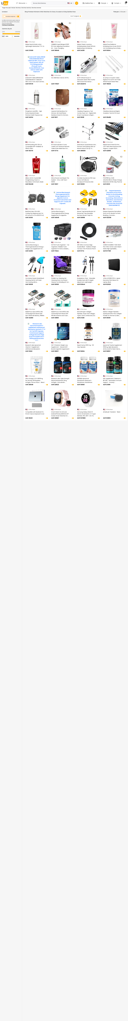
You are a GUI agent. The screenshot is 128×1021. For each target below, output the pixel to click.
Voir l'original (74, 16)
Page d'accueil (6, 8)
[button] (89, 3)
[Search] (76, 3)
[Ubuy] (4, 3)
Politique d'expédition (8, 25)
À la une (123, 12)
